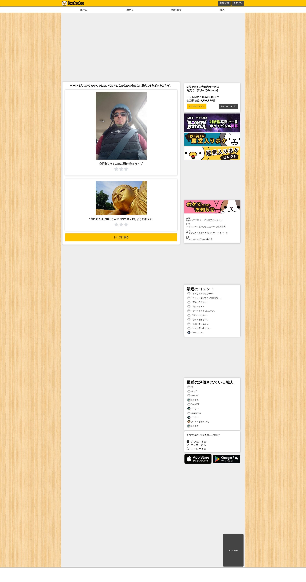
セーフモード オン (196, 106)
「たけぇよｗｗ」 (198, 306)
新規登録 (224, 3)
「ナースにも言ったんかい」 (203, 311)
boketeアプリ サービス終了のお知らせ (204, 219)
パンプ (194, 391)
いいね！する (197, 441)
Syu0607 (195, 404)
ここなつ (195, 400)
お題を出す (176, 9)
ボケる (130, 9)
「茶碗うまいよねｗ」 (200, 324)
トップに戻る (121, 237)
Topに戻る (233, 550)
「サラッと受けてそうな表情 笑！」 (206, 298)
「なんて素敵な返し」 (200, 319)
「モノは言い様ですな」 (201, 328)
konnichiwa (196, 413)
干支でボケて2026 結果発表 (199, 238)
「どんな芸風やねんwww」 (202, 293)
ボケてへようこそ (228, 106)
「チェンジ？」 (197, 332)
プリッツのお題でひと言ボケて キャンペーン (207, 231)
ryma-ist (194, 395)
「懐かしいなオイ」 (199, 315)
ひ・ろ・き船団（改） (200, 421)
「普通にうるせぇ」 (199, 302)
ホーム (83, 9)
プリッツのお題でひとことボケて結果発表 (206, 225)
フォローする (197, 445)
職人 (222, 9)
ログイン (237, 3)
